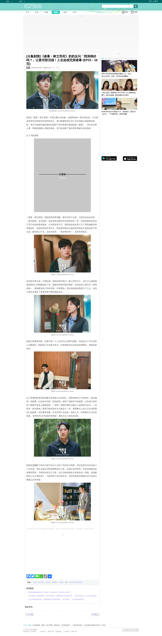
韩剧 (28, 68)
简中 (156, 1)
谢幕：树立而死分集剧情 (73, 582)
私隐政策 (59, 631)
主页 (24, 625)
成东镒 (54, 582)
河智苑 (61, 582)
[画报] (75, 12)
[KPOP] (37, 12)
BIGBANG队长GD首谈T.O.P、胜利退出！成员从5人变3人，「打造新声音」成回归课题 (119, 113)
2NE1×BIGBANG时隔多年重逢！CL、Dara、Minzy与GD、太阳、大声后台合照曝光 (117, 75)
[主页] (28, 12)
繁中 (150, 1)
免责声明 (51, 631)
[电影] (66, 12)
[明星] (47, 12)
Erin (53, 68)
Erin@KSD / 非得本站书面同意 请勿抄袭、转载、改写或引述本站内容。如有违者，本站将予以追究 (60, 529)
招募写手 (74, 631)
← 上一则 (29, 614)
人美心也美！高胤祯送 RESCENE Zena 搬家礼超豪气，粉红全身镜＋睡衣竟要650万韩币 (119, 94)
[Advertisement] (62, 553)
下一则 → (95, 614)
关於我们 (43, 631)
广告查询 (66, 631)
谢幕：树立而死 (38, 582)
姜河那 (48, 582)
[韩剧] (56, 12)
